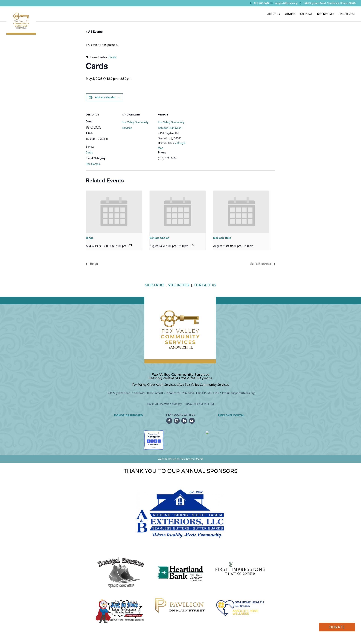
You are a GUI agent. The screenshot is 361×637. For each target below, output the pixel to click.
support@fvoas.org (286, 3)
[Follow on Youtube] (192, 421)
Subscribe (154, 285)
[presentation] (114, 212)
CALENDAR (306, 14)
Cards (89, 152)
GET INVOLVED (325, 14)
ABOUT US (273, 14)
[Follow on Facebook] (169, 421)
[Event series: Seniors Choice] (192, 245)
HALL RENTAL (347, 14)
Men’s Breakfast (261, 263)
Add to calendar (105, 97)
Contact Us (205, 285)
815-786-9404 (261, 3)
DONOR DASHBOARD (128, 415)
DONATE (337, 626)
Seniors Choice (159, 238)
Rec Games (93, 164)
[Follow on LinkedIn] (184, 421)
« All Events (94, 31)
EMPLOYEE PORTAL (231, 415)
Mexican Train (222, 238)
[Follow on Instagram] (177, 421)
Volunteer (179, 285)
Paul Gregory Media (192, 459)
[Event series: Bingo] (130, 245)
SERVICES (289, 14)
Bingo (90, 238)
